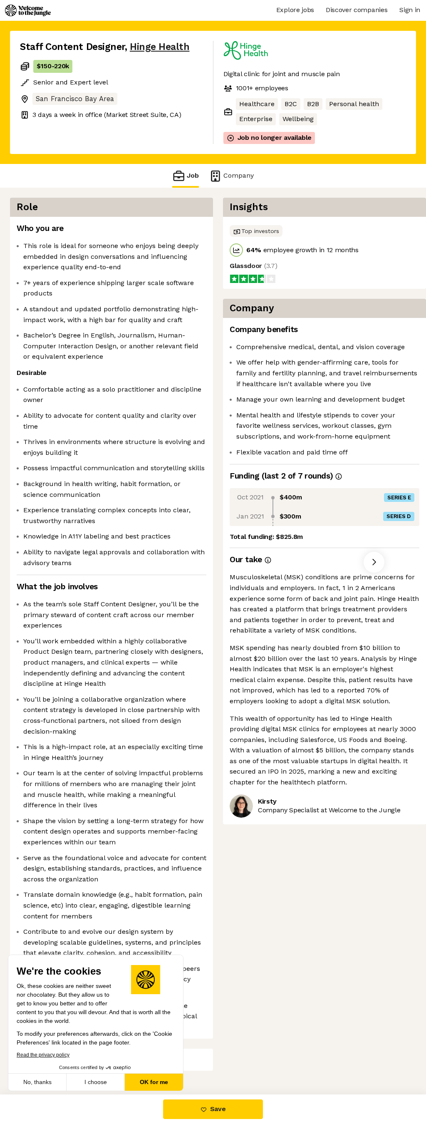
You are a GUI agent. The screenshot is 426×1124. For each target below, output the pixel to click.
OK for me (154, 1082)
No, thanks (37, 1082)
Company (238, 175)
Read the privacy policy (43, 1055)
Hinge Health (159, 46)
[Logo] (28, 10)
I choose (95, 1082)
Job (193, 175)
